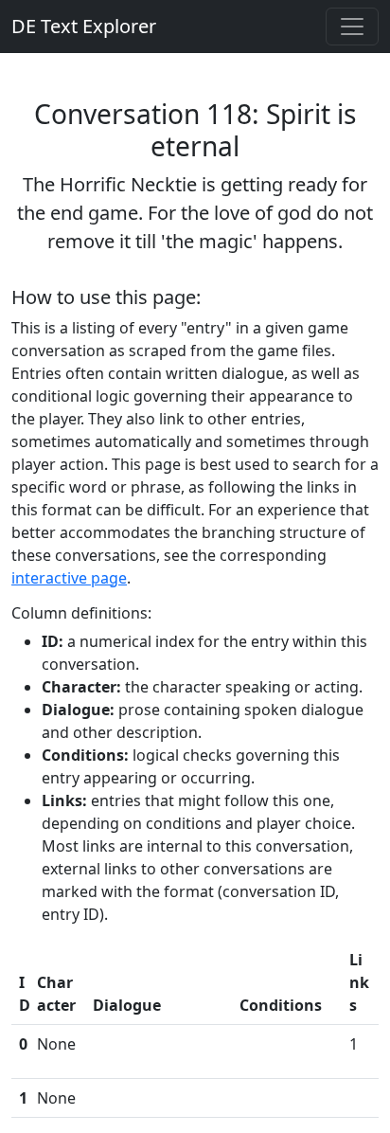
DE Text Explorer (83, 26)
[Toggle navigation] (352, 26)
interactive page (69, 577)
